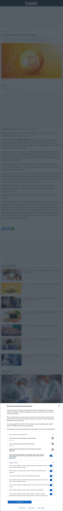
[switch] (52, 438)
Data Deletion (22, 508)
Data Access (31, 508)
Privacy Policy (40, 508)
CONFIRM (20, 502)
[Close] (59, 406)
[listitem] (31, 434)
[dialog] (31, 457)
